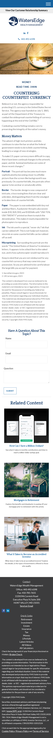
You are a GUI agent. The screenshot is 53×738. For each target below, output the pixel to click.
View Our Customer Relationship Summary (26, 10)
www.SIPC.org (14, 711)
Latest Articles (26, 641)
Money (26, 635)
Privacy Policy (22, 731)
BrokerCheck (15, 654)
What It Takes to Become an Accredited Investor (26, 555)
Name (8, 338)
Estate (26, 625)
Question (8, 368)
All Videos (26, 645)
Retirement (26, 619)
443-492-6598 (28, 39)
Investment (26, 622)
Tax (26, 632)
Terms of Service (41, 731)
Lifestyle (26, 638)
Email (8, 353)
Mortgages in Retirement (26, 500)
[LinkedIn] (24, 33)
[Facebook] (27, 33)
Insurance (26, 629)
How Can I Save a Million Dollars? (26, 446)
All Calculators (26, 648)
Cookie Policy (8, 731)
